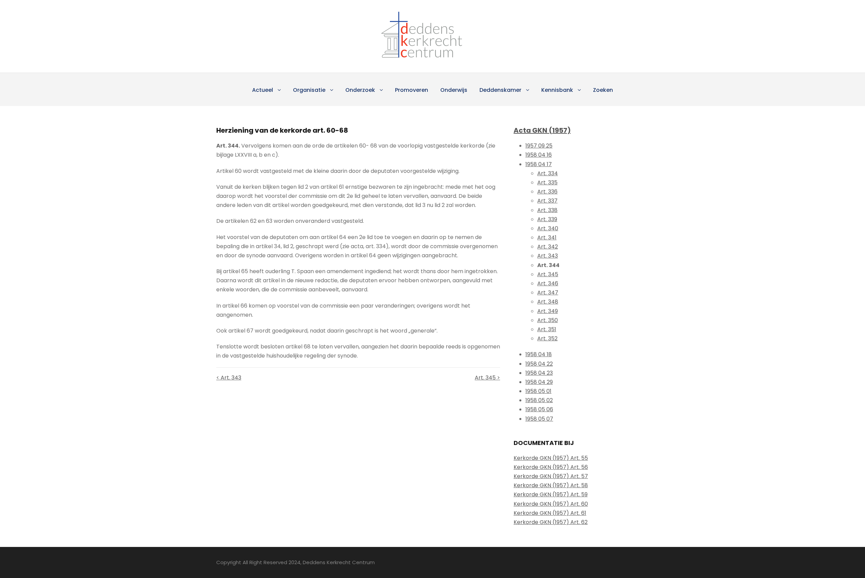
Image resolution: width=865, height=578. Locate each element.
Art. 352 (547, 338)
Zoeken (603, 90)
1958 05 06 (539, 409)
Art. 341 (547, 237)
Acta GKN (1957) (542, 130)
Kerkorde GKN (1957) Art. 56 (551, 467)
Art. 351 (546, 329)
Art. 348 (547, 302)
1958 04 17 (538, 164)
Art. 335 (547, 182)
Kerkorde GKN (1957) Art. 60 (551, 504)
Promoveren (411, 90)
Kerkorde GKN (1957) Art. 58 (551, 485)
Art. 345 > (487, 378)
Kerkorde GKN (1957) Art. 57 (551, 476)
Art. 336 (547, 191)
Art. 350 (547, 320)
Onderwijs (453, 90)
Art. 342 (547, 247)
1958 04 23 (539, 373)
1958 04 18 (538, 354)
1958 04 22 (539, 364)
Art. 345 (547, 274)
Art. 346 (547, 283)
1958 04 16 (538, 155)
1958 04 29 (539, 382)
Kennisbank (557, 90)
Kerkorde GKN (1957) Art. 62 (551, 522)
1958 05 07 (539, 419)
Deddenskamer (500, 90)
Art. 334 (547, 173)
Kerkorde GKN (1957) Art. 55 (551, 458)
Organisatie (309, 90)
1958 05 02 (539, 400)
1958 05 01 (538, 391)
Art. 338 (547, 210)
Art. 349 (547, 311)
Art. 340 (547, 228)
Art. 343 (547, 256)
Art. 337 (547, 201)
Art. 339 (547, 219)
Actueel (262, 90)
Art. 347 (547, 292)
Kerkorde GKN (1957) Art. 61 (550, 513)
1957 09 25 (538, 146)
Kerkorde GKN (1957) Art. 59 (551, 494)
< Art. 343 (228, 378)
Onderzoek (360, 90)
